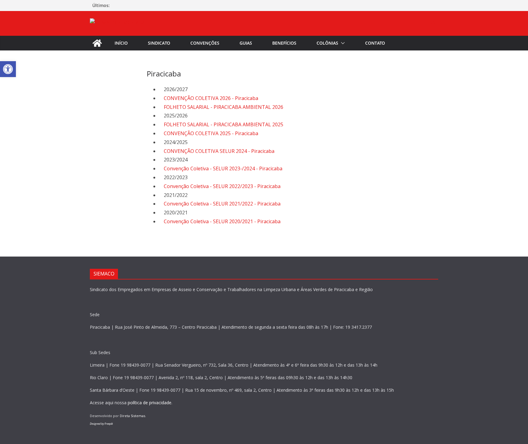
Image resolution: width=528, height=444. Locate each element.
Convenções (204, 43)
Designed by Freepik (101, 424)
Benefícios (284, 43)
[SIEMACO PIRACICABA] (97, 43)
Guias (246, 43)
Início (121, 43)
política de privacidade (149, 402)
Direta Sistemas (132, 415)
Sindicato (159, 43)
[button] (341, 43)
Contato (375, 43)
